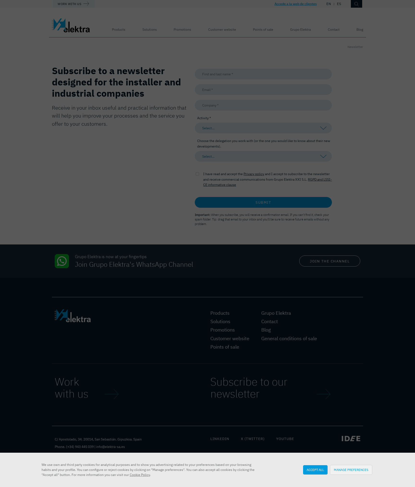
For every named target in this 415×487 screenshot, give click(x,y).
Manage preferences (351, 470)
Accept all (315, 470)
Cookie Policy (140, 475)
